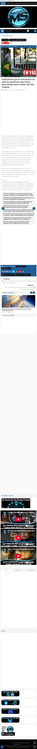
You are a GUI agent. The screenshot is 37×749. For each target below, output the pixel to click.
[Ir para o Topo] (35, 743)
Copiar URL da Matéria (23, 275)
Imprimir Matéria (8, 275)
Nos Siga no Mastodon (7, 1)
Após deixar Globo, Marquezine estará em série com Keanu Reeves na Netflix (18, 309)
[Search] (35, 31)
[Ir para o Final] (35, 747)
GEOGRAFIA (5, 268)
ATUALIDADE (19, 266)
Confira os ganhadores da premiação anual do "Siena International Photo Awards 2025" (17, 202)
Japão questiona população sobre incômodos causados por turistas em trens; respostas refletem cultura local (17, 219)
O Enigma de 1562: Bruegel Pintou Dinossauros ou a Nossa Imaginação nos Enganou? (18, 198)
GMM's (21, 744)
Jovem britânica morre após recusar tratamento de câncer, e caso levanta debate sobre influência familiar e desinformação (18, 215)
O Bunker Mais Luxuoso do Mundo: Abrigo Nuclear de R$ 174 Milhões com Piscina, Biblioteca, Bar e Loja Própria (16, 223)
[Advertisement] (18, 111)
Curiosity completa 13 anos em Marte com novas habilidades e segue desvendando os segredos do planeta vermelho (18, 211)
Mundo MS (10, 742)
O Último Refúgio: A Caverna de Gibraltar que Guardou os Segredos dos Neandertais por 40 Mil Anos (18, 195)
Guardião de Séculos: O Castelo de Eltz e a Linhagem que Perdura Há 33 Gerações (16, 206)
